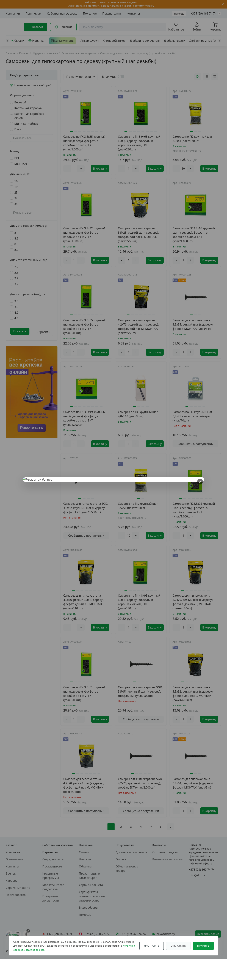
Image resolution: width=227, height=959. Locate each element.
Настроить (151, 945)
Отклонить (178, 945)
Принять (203, 945)
